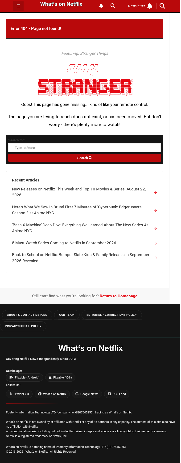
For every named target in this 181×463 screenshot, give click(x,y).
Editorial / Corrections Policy (111, 314)
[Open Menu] (18, 6)
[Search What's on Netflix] (113, 6)
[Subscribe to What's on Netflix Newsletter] (101, 6)
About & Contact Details (27, 314)
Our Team (67, 314)
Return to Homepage (118, 296)
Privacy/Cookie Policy (23, 326)
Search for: (16, 140)
